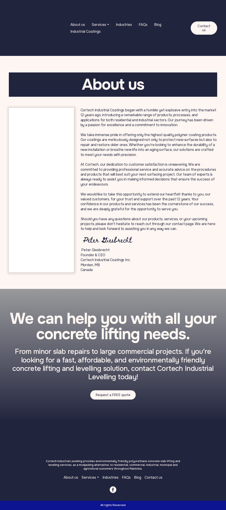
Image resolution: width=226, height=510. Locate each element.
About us (77, 24)
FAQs (143, 24)
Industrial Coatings (85, 31)
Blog (157, 24)
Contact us (153, 477)
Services (88, 477)
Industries (124, 24)
